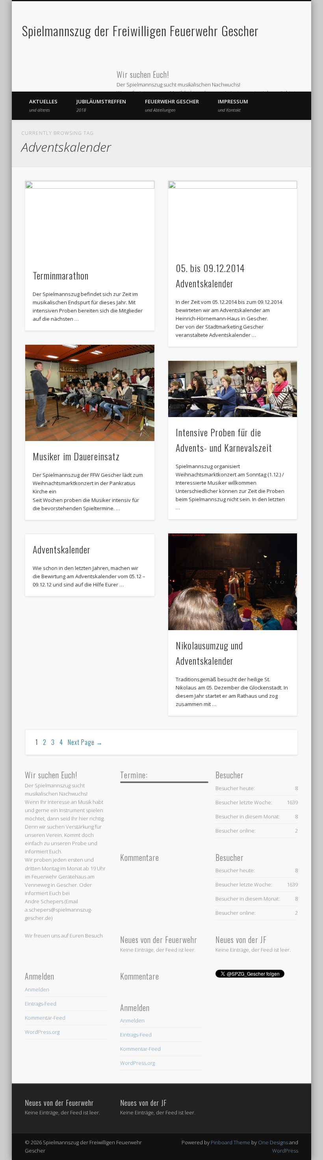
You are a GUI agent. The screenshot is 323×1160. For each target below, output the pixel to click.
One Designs (273, 1142)
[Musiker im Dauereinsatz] (89, 393)
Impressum (233, 105)
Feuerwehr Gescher (172, 105)
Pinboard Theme (230, 1142)
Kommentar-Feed (45, 1017)
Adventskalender (62, 549)
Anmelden (37, 989)
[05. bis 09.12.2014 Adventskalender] (232, 217)
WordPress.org (42, 1031)
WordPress (285, 1150)
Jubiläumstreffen (101, 105)
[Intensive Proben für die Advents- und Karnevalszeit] (232, 389)
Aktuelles (43, 105)
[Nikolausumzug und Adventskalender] (232, 581)
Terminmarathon (61, 275)
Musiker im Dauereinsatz (76, 456)
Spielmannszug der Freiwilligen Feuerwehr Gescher (140, 30)
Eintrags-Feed (40, 1003)
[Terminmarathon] (89, 220)
